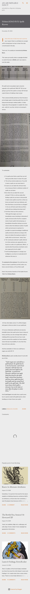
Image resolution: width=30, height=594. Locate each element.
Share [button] (24, 409)
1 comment (11, 505)
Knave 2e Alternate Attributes (14, 487)
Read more (24, 505)
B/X (11, 409)
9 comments (11, 579)
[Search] (23, 3)
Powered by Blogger (16, 589)
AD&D (8, 409)
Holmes (15, 409)
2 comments (11, 533)
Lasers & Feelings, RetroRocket (14, 561)
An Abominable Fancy (10, 4)
